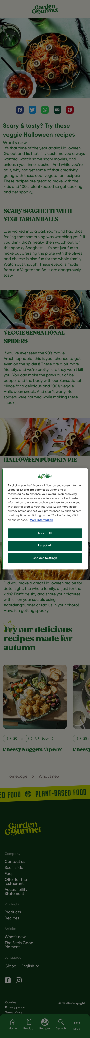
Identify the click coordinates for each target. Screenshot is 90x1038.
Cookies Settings (45, 558)
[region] (45, 518)
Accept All (45, 533)
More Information (41, 520)
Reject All (45, 545)
